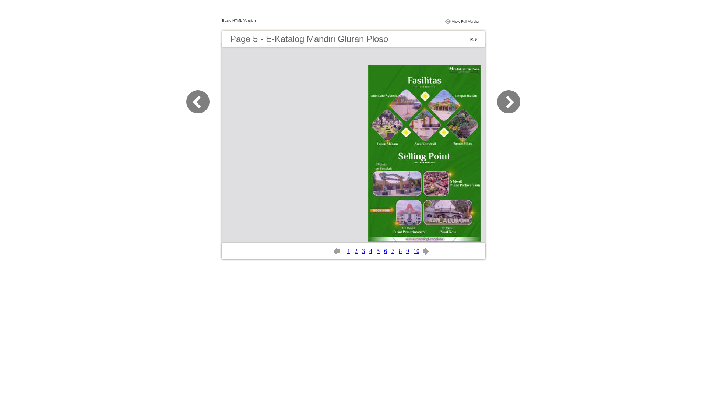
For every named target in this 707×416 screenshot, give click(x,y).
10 (416, 251)
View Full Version (466, 22)
